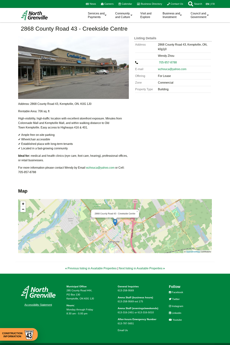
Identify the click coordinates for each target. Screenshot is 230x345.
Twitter (175, 299)
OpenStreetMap (193, 251)
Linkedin (176, 312)
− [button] (23, 209)
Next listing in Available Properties (142, 268)
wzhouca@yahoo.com (100, 167)
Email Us (123, 330)
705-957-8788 (168, 62)
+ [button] (23, 204)
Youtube (177, 319)
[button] (194, 4)
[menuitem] (90, 4)
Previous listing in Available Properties (91, 268)
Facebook (177, 292)
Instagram (177, 306)
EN (207, 4)
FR (213, 4)
